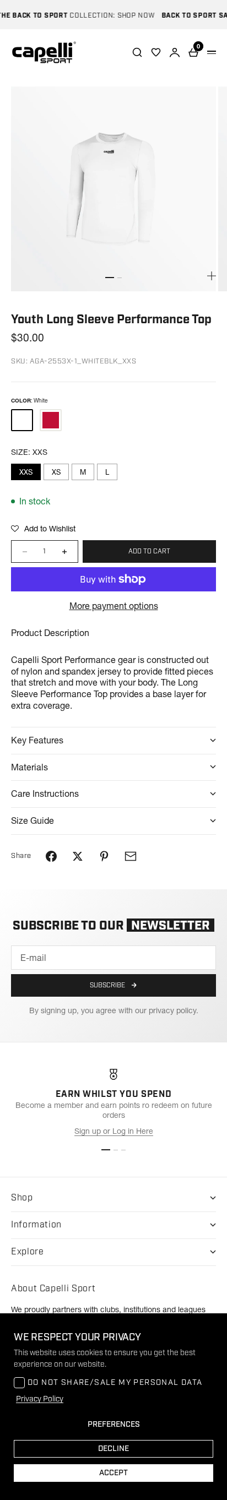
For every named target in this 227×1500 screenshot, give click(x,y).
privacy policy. (173, 1010)
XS (56, 472)
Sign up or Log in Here (113, 1131)
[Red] (51, 420)
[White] (22, 420)
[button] (43, 528)
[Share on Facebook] (51, 856)
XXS (26, 472)
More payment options (113, 605)
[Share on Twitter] (77, 856)
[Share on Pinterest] (104, 856)
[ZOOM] (212, 276)
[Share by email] (130, 856)
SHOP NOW (130, 16)
